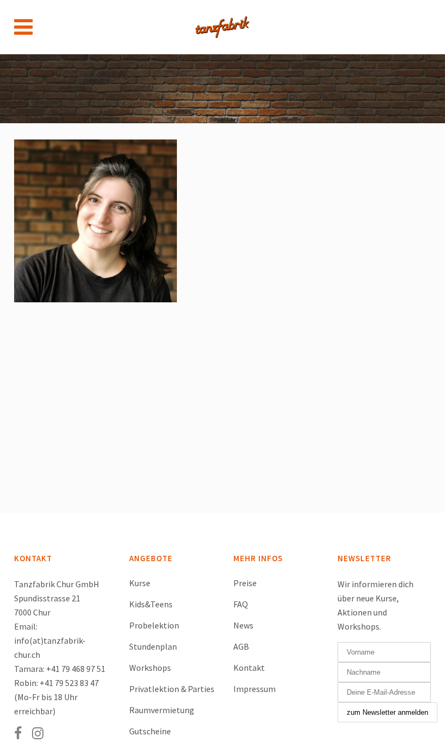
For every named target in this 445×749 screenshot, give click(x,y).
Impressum (254, 688)
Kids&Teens (151, 604)
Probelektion (154, 625)
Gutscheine (150, 731)
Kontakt (249, 667)
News (243, 625)
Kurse (139, 582)
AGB (241, 646)
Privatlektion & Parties (171, 688)
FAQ (240, 604)
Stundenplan (153, 646)
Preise (245, 582)
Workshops (150, 667)
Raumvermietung (161, 709)
